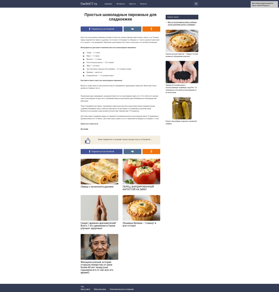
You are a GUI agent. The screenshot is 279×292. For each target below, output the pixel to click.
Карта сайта (85, 289)
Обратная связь (100, 289)
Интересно (121, 4)
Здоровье (108, 4)
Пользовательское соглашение (122, 289)
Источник (84, 129)
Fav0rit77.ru (89, 4)
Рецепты (143, 4)
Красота (132, 4)
